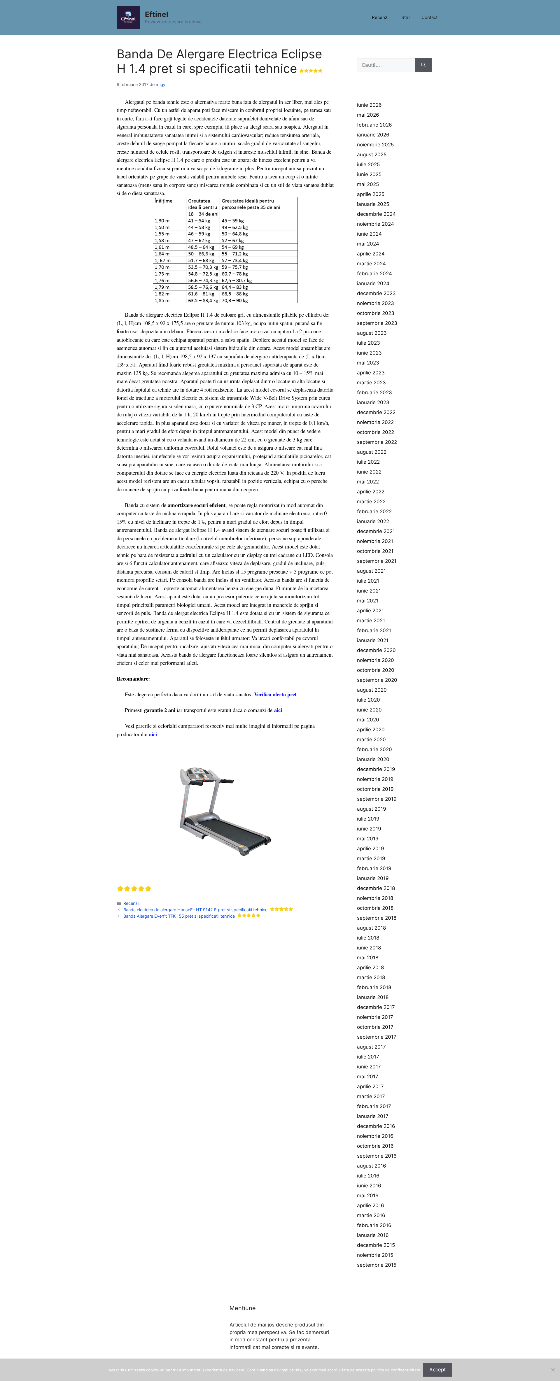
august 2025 (371, 154)
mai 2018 (367, 958)
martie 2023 (371, 382)
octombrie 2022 (375, 432)
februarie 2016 (374, 1225)
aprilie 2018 (370, 967)
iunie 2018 (369, 948)
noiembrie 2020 (375, 660)
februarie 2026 (374, 125)
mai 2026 (368, 115)
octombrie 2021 (375, 551)
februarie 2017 (374, 1106)
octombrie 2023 (375, 313)
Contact (429, 17)
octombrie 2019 (375, 789)
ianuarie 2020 (373, 759)
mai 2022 (368, 482)
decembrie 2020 (376, 650)
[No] (553, 1370)
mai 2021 (367, 601)
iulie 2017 (368, 1057)
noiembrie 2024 (375, 224)
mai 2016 (368, 1195)
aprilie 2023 (371, 373)
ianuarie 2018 (372, 997)
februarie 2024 (374, 273)
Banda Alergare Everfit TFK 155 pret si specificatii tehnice (179, 916)
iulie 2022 (368, 462)
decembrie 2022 (376, 412)
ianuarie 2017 (372, 1116)
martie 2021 (371, 620)
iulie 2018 (368, 938)
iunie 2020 (369, 710)
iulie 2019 (368, 819)
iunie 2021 (369, 591)
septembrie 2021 (376, 561)
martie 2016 (371, 1215)
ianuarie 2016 (373, 1235)
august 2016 (371, 1166)
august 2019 (371, 809)
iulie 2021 (368, 581)
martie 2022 (371, 501)
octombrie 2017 (375, 1027)
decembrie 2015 (376, 1245)
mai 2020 (368, 720)
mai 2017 (367, 1076)
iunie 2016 (369, 1186)
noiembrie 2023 (375, 303)
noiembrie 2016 (375, 1136)
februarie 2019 (374, 868)
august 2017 (371, 1047)
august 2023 (372, 333)
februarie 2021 (374, 630)
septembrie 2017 (376, 1037)
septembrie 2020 (377, 680)
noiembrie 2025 (375, 145)
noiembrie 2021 (375, 541)
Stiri (405, 17)
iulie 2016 (368, 1176)
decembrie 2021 (376, 531)
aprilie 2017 (370, 1086)
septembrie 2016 (377, 1156)
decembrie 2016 (376, 1126)
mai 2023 (368, 363)
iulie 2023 (368, 343)
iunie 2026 (369, 105)
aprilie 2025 (370, 194)
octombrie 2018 (375, 908)
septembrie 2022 (377, 442)
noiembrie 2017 (375, 1017)
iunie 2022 (369, 472)
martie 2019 (371, 858)
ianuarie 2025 (373, 204)
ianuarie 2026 (373, 135)
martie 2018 (371, 977)
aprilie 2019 (370, 848)
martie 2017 (371, 1096)
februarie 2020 (374, 749)
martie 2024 (371, 264)
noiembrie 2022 (375, 422)
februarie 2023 (374, 392)
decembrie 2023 (376, 293)
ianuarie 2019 (373, 878)
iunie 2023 (369, 353)
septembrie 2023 (377, 323)
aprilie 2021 (370, 611)
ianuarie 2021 (372, 640)
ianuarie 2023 (373, 402)
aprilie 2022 (370, 492)
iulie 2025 (368, 164)
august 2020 (372, 690)
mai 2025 (368, 184)
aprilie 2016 (370, 1205)
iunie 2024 (369, 234)
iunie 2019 (369, 829)
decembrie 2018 (376, 888)
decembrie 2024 (376, 214)
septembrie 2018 (376, 918)
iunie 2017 (369, 1067)
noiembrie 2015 (375, 1255)
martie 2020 (371, 739)
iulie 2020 (368, 700)
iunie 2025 (369, 174)
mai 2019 (368, 839)
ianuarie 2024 (373, 283)
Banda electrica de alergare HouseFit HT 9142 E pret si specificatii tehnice (195, 909)
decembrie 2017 (376, 1007)
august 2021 (371, 571)
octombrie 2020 (375, 670)
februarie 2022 (374, 511)
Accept (437, 1370)
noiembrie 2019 (375, 779)
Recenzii (381, 17)
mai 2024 (368, 244)
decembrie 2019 (376, 769)
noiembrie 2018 (375, 898)
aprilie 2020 (371, 729)
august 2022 (371, 452)
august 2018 (371, 928)
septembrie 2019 (377, 799)
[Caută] (423, 65)
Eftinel (156, 14)
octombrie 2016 (375, 1146)
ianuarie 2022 (373, 521)
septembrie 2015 (376, 1265)
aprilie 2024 (371, 254)
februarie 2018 (374, 987)
